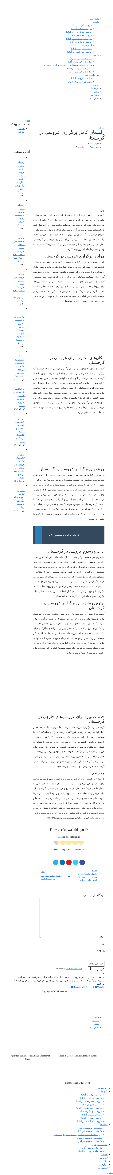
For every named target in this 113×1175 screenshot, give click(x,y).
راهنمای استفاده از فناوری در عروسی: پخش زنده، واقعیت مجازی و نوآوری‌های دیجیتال (20, 175)
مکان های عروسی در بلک (80, 58)
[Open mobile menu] (56, 105)
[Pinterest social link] (69, 862)
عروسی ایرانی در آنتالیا (81, 25)
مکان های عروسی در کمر (80, 72)
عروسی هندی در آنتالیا (82, 35)
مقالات (101, 128)
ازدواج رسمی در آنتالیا (82, 45)
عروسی (21, 128)
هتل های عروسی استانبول (80, 81)
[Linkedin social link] (62, 862)
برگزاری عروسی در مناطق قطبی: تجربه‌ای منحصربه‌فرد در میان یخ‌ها (19, 248)
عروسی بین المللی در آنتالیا (79, 52)
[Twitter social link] (75, 862)
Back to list (68, 875)
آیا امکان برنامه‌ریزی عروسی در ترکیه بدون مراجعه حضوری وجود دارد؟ (19, 366)
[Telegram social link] (55, 862)
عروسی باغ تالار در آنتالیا (80, 42)
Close (27, 121)
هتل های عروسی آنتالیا (81, 78)
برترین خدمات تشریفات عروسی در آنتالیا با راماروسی (67, 65)
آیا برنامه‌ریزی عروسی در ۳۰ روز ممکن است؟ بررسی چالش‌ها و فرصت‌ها (19, 326)
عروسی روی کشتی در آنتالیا (79, 38)
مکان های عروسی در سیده (79, 68)
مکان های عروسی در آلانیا (80, 62)
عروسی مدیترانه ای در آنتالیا (79, 32)
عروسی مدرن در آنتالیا (81, 48)
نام (103, 944)
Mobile (101, 951)
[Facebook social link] (82, 862)
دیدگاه (100, 937)
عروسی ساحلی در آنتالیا (81, 28)
